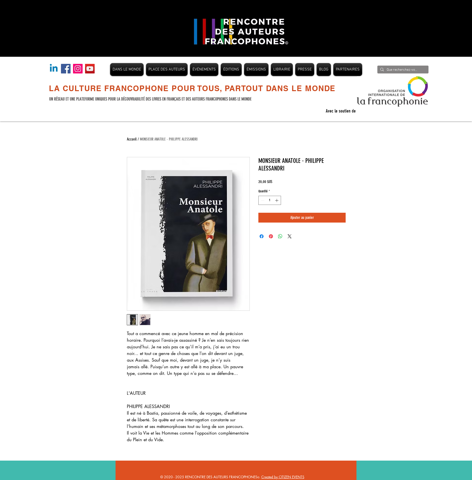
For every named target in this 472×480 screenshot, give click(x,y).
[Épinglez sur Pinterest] (271, 236)
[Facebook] (66, 68)
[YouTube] (90, 68)
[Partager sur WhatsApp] (280, 236)
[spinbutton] (269, 200)
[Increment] (277, 200)
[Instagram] (78, 68)
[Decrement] (262, 200)
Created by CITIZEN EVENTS (282, 477)
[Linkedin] (54, 68)
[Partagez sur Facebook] (262, 236)
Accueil (132, 139)
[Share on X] (290, 236)
